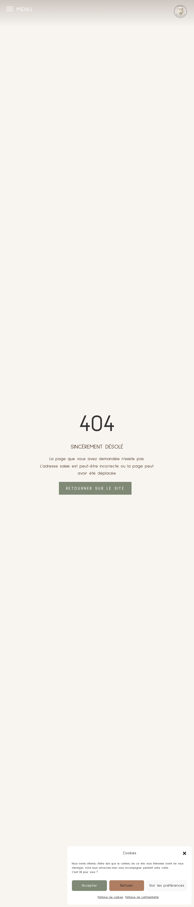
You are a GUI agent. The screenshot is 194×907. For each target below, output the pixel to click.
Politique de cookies (110, 897)
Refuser (126, 885)
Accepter (89, 885)
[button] (184, 853)
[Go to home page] (180, 11)
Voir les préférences (166, 885)
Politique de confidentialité (142, 897)
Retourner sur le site (95, 489)
